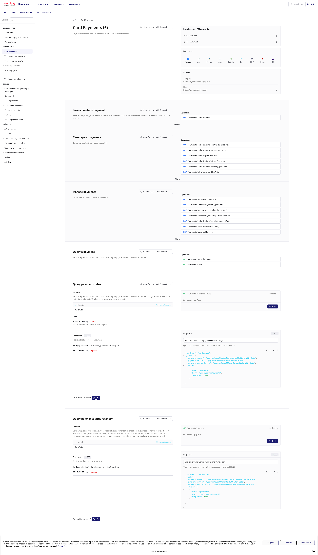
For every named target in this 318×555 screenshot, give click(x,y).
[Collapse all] (274, 350)
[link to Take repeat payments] (71, 137)
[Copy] (276, 81)
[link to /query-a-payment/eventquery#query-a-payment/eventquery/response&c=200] (71, 335)
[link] (17, 133)
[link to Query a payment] (71, 252)
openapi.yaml (192, 41)
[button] (21, 20)
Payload (272, 293)
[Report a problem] (267, 350)
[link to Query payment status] (71, 284)
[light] (308, 4)
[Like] (94, 398)
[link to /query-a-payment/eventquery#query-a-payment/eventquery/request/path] (71, 316)
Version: (5, 19)
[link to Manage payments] (71, 192)
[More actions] (171, 27)
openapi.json (191, 35)
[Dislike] (98, 398)
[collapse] (183, 355)
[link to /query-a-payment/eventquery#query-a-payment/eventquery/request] (71, 292)
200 (88, 335)
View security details (163, 305)
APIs (75, 20)
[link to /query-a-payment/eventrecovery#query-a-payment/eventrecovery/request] (71, 426)
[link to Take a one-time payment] (71, 110)
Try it (274, 306)
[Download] (276, 35)
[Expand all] (270, 350)
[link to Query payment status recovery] (71, 418)
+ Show (177, 124)
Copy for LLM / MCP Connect (155, 27)
